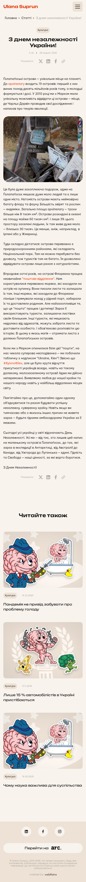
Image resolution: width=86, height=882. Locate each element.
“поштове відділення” (38, 278)
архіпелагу (16, 83)
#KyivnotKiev (12, 363)
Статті (26, 18)
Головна (11, 18)
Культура (43, 30)
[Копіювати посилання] (63, 61)
